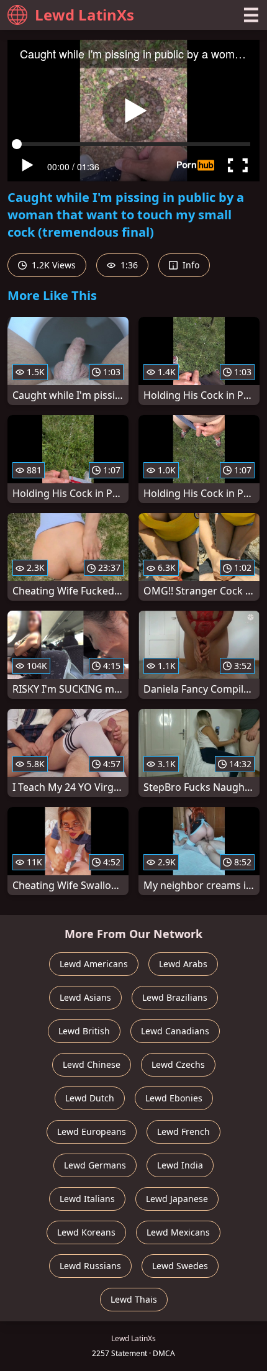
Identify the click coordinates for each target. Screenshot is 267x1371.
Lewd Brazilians (174, 997)
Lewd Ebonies (173, 1098)
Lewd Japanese (177, 1199)
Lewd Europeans (91, 1131)
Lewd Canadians (175, 1031)
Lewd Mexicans (178, 1232)
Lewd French (183, 1131)
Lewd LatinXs (84, 14)
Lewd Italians (87, 1199)
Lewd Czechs (178, 1064)
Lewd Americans (94, 964)
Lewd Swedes (180, 1266)
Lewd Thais (134, 1299)
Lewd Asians (85, 997)
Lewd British (84, 1031)
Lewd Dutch (89, 1098)
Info (189, 265)
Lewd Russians (90, 1266)
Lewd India (180, 1165)
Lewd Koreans (86, 1232)
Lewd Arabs (183, 964)
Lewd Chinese (91, 1064)
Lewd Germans (95, 1165)
